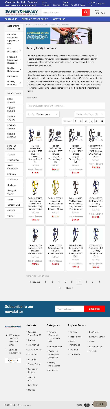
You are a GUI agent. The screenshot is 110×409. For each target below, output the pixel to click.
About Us (32, 359)
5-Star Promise (34, 349)
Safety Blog (58, 19)
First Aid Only (13, 159)
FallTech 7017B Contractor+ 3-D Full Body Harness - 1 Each (55, 249)
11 (60, 287)
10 (99, 281)
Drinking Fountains (11, 83)
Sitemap (31, 389)
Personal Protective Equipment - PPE (13, 39)
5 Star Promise (45, 3)
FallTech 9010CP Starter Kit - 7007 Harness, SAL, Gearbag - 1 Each (96, 151)
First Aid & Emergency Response (12, 60)
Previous (36, 281)
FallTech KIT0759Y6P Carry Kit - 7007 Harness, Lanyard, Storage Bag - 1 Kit (55, 153)
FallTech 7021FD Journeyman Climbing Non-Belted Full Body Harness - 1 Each (35, 203)
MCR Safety (12, 179)
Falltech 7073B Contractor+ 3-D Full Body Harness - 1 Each (35, 249)
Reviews (56, 5)
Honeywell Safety (11, 192)
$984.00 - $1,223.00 (11, 135)
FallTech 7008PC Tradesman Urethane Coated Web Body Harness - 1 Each (55, 203)
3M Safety (11, 174)
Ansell (10, 199)
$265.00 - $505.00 (11, 109)
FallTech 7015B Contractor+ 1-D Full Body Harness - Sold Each (96, 250)
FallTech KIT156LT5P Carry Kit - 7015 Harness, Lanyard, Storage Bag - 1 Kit (35, 153)
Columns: (68, 121)
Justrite (11, 210)
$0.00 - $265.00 (11, 100)
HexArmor (11, 185)
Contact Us (11, 19)
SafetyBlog (32, 385)
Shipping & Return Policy (35, 19)
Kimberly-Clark (13, 204)
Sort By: (31, 114)
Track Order (65, 3)
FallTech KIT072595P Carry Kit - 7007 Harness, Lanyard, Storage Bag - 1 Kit (75, 153)
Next (68, 287)
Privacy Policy (34, 364)
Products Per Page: (85, 114)
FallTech (11, 154)
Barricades (12, 76)
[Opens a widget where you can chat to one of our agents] (100, 404)
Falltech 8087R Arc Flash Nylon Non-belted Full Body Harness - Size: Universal (75, 203)
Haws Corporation (12, 167)
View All (10, 215)
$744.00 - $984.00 (11, 127)
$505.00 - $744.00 (11, 118)
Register (101, 3)
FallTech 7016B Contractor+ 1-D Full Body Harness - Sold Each (76, 250)
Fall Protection (12, 50)
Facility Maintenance (13, 69)
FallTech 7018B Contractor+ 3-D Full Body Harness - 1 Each (96, 202)
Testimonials (33, 344)
